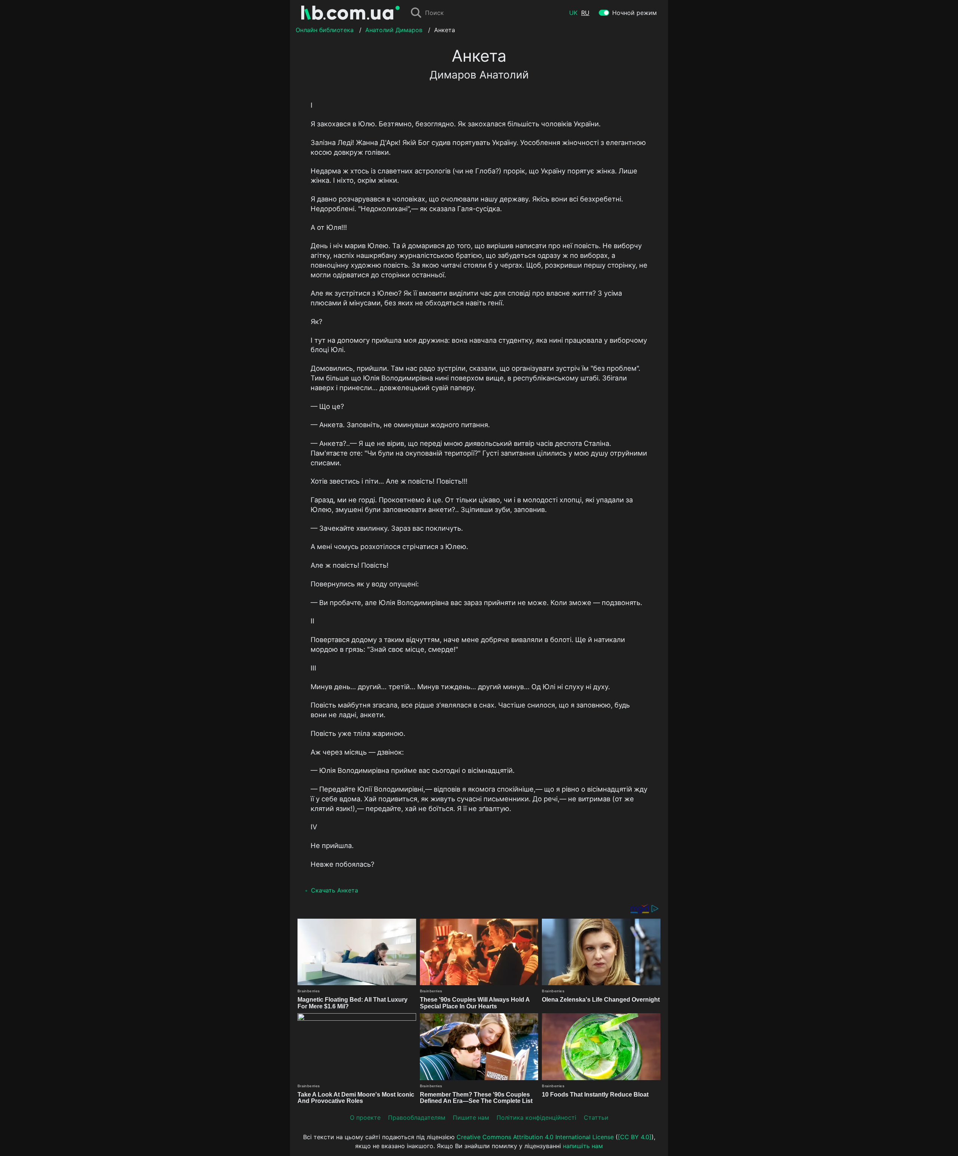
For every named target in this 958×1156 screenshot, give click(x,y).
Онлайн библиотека (325, 30)
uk (573, 12)
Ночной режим (634, 12)
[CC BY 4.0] (635, 1137)
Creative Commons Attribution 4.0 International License (535, 1137)
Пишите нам (471, 1117)
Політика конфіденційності (536, 1117)
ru (585, 12)
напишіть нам (583, 1146)
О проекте (365, 1117)
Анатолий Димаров (393, 30)
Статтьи (596, 1117)
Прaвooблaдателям (416, 1117)
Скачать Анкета (334, 890)
